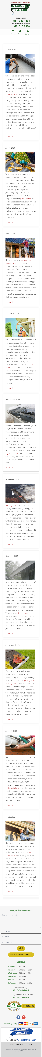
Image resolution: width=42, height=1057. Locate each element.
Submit (21, 948)
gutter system (11, 94)
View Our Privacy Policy (21, 1052)
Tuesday (11, 970)
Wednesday (13, 973)
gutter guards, (22, 613)
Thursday (12, 976)
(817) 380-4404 (21, 20)
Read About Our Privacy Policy (21, 954)
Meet (20, 34)
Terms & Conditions (16, 1044)
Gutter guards (11, 505)
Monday (11, 966)
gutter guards (12, 453)
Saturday (12, 983)
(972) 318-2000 (21, 26)
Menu (13, 34)
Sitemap (29, 1044)
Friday (11, 979)
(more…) (9, 136)
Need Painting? (21, 1040)
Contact (28, 34)
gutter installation (12, 788)
